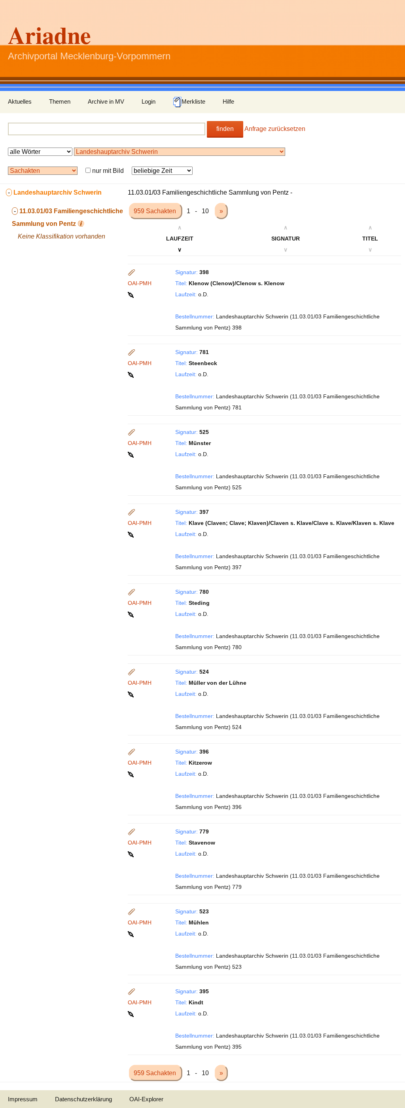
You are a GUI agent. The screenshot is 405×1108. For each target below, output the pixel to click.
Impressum (23, 1099)
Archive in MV (106, 101)
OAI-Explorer (146, 1099)
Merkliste (193, 101)
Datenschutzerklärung (83, 1099)
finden (225, 128)
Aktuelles (20, 101)
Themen (59, 101)
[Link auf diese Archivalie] (131, 294)
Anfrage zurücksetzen (274, 128)
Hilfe (228, 101)
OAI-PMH (139, 283)
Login (148, 101)
